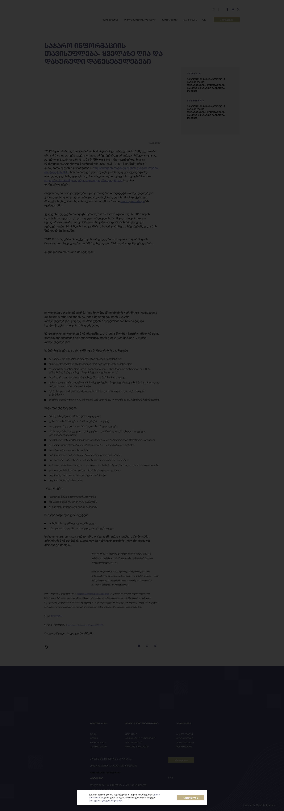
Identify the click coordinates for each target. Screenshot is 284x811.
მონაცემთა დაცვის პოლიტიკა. (106, 800)
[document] (142, 405)
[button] (190, 797)
